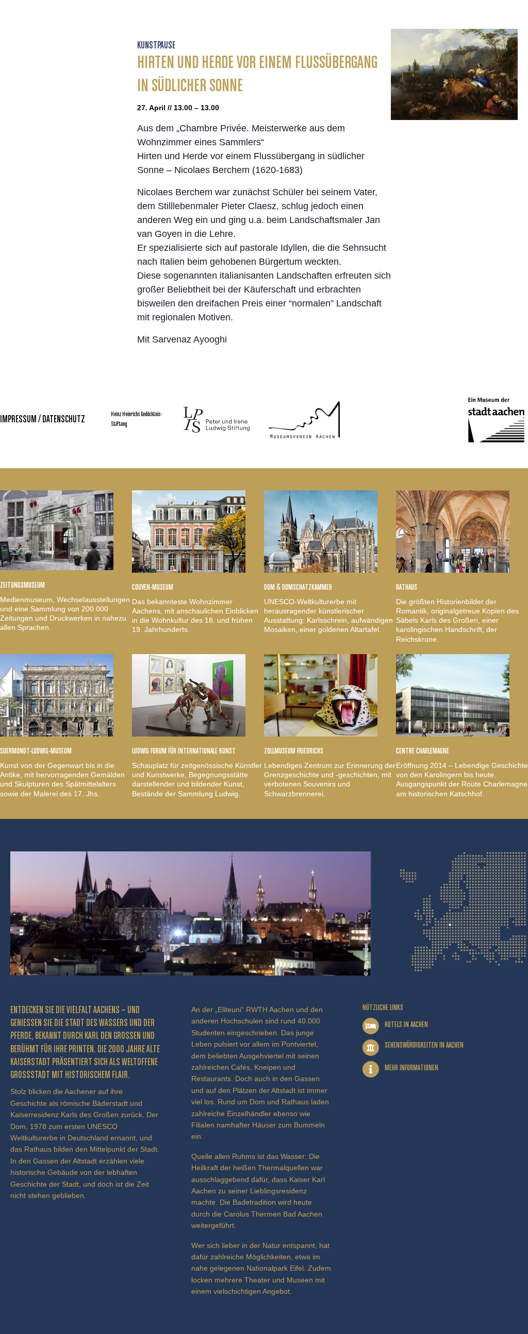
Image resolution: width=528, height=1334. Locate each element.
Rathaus (406, 587)
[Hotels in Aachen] (370, 1026)
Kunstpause (156, 45)
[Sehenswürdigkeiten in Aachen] (370, 1047)
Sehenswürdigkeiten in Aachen (424, 1045)
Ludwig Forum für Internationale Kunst (184, 751)
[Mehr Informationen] (370, 1069)
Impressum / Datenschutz (42, 419)
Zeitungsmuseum (22, 585)
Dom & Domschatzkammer (298, 587)
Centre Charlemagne (422, 751)
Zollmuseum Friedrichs (293, 751)
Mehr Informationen (411, 1068)
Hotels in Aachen (406, 1025)
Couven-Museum (152, 587)
